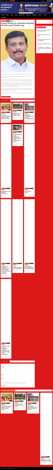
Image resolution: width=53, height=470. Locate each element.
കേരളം (11, 14)
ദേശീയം (7, 14)
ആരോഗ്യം (28, 14)
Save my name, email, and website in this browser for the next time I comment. (14, 382)
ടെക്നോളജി (34, 14)
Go (50, 21)
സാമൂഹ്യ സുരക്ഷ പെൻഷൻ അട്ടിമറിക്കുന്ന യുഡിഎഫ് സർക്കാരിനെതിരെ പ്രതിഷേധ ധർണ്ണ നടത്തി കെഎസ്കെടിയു (5, 350)
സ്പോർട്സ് (3, 17)
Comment (3, 366)
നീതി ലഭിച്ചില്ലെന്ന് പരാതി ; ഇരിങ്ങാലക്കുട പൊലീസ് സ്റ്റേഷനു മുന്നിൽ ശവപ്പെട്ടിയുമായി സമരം (17, 138)
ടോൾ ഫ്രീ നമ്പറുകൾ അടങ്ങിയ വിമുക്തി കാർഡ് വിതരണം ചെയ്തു (6, 116)
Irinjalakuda (4, 96)
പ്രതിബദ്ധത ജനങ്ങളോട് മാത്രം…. (7, 7)
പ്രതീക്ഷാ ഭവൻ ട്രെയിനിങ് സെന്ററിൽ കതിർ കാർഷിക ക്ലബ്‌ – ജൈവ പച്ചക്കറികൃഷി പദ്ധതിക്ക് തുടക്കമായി (6, 270)
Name (2, 374)
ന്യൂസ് (2, 14)
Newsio (16, 468)
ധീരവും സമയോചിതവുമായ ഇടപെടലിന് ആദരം (17, 267)
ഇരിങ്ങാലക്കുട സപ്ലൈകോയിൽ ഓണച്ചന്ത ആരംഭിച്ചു (29, 267)
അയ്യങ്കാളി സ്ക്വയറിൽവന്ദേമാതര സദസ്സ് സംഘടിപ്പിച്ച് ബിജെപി (29, 116)
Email (2, 378)
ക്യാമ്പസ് (40, 14)
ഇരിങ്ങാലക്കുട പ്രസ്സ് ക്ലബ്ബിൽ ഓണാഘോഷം (44, 43)
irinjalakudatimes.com (6, 27)
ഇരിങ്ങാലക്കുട (22, 14)
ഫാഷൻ (45, 14)
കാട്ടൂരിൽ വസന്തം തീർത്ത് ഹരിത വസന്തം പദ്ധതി (17, 114)
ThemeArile (20, 468)
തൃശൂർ (16, 14)
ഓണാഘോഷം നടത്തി (28, 192)
